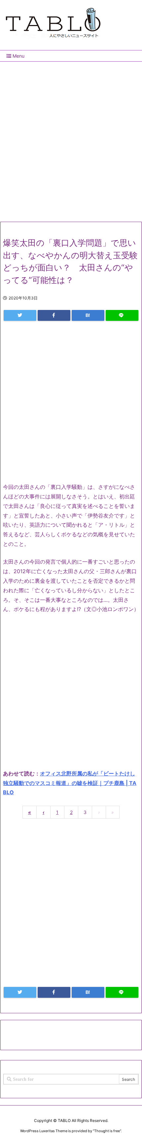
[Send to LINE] (122, 315)
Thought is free (107, 1131)
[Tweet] (20, 315)
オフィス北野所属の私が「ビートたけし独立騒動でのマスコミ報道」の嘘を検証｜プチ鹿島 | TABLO (69, 783)
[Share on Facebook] (54, 315)
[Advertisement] (71, 139)
